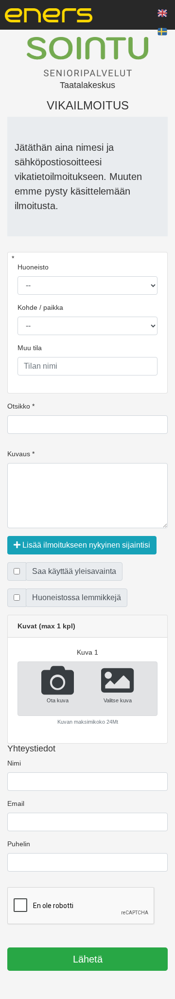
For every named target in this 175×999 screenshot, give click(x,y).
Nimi (14, 763)
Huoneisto (33, 267)
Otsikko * (21, 406)
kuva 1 (87, 652)
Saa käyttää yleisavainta (74, 571)
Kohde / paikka (40, 307)
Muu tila (30, 348)
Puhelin (18, 844)
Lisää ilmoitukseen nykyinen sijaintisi (85, 545)
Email (15, 803)
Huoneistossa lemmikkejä (76, 597)
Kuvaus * (21, 454)
